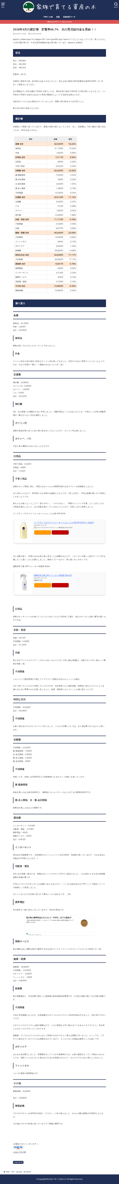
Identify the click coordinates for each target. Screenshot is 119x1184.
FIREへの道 (48, 17)
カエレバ (42, 525)
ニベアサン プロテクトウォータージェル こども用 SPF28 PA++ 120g (63, 523)
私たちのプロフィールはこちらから (60, 22)
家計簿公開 (19, 1162)
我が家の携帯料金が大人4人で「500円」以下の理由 (47, 918)
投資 (58, 17)
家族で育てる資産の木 (34, 934)
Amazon (42, 532)
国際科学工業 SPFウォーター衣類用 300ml (52, 575)
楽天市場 (59, 532)
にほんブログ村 (19, 1152)
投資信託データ (69, 17)
